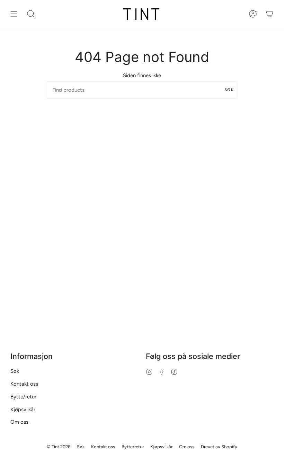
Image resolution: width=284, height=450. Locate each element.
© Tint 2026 (58, 446)
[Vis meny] (14, 14)
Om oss (19, 422)
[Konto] (253, 14)
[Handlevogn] (269, 14)
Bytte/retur (23, 397)
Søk (229, 90)
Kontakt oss (24, 384)
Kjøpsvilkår (22, 409)
